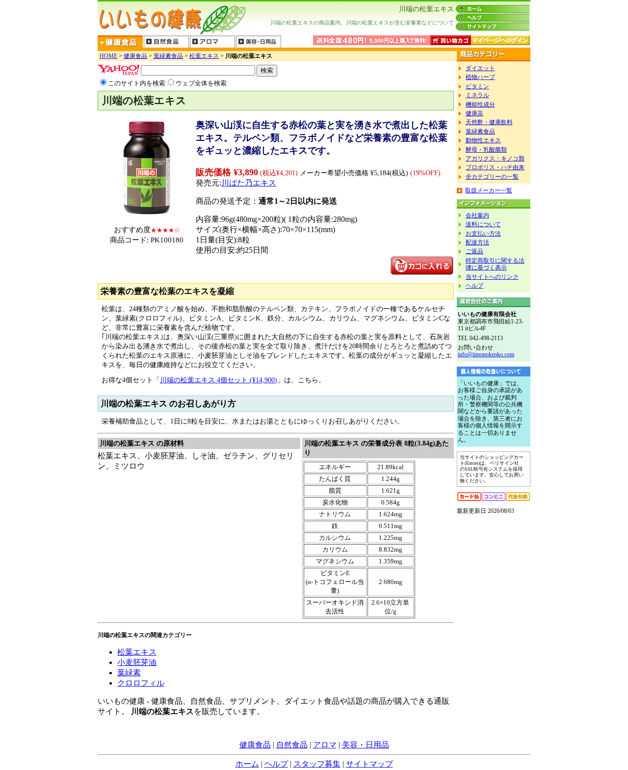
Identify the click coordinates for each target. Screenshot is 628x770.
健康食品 (135, 56)
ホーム (247, 764)
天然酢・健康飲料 (489, 122)
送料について (483, 224)
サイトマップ (369, 764)
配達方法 (477, 242)
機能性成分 (480, 104)
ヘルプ (474, 285)
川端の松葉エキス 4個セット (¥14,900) (218, 380)
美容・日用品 (365, 745)
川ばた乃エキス (248, 183)
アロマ (325, 745)
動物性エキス (483, 140)
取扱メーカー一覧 (488, 190)
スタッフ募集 (316, 764)
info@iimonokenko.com (486, 354)
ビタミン (477, 86)
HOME (108, 56)
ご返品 (474, 251)
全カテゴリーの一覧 (492, 176)
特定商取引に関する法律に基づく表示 (495, 264)
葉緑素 (129, 672)
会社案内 (477, 215)
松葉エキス (204, 56)
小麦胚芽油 (137, 662)
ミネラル (477, 95)
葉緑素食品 (168, 56)
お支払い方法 (483, 233)
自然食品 (292, 745)
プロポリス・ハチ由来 (495, 167)
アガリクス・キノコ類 (495, 158)
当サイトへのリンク (492, 276)
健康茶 (474, 113)
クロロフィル (140, 683)
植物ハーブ (480, 77)
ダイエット (480, 68)
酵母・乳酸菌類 (486, 149)
